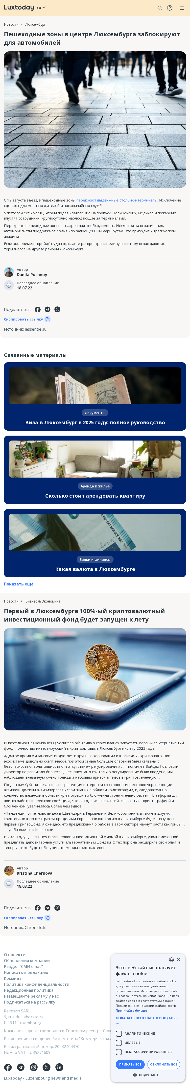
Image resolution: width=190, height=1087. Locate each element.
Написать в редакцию (26, 972)
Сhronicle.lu (36, 927)
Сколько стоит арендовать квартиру (95, 495)
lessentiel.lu (36, 329)
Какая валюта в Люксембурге (95, 569)
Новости (11, 24)
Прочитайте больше (131, 1010)
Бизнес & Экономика (42, 601)
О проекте (14, 955)
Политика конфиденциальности (36, 984)
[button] (148, 1020)
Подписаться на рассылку (29, 1002)
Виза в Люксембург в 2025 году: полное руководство (95, 422)
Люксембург (35, 24)
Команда (13, 978)
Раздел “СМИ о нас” (23, 966)
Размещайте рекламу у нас (31, 996)
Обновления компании (27, 961)
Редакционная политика (28, 990)
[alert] (148, 1018)
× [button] (178, 960)
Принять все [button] (130, 1064)
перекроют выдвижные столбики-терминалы (116, 200)
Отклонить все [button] (163, 1064)
